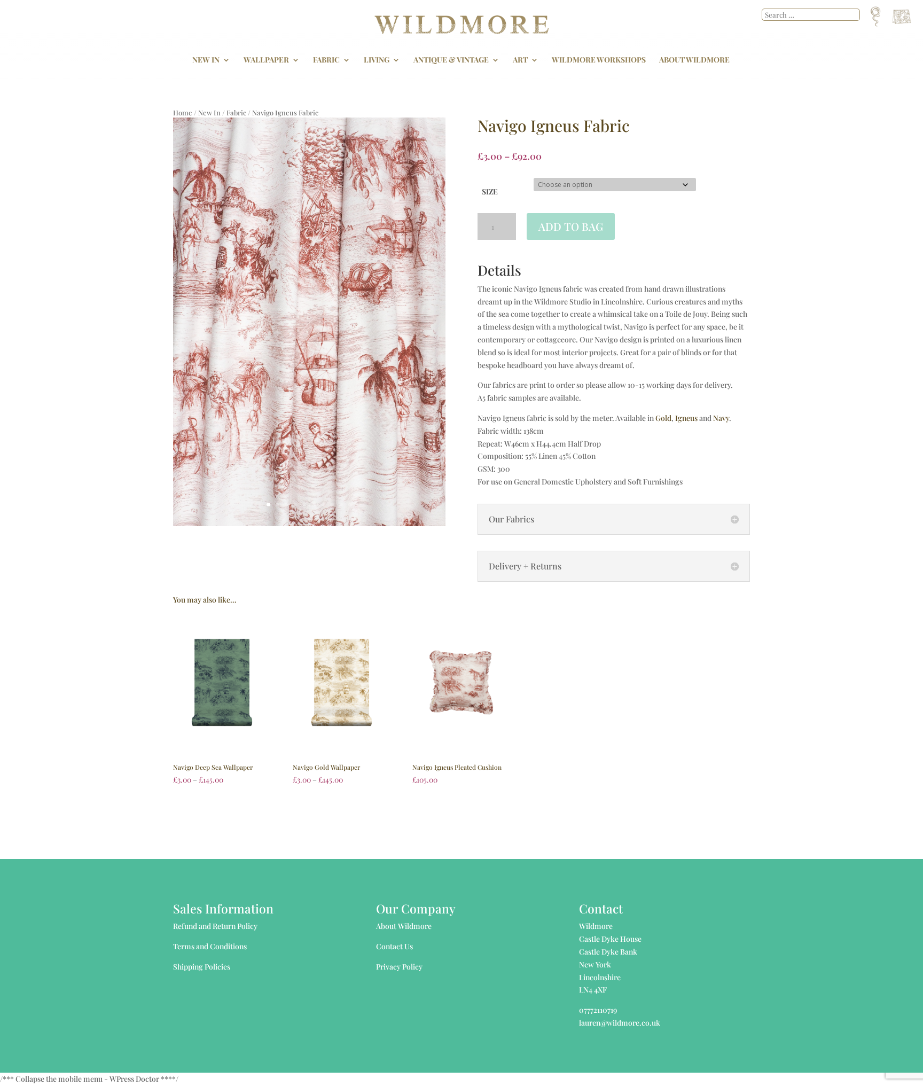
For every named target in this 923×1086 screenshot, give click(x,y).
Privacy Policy (399, 967)
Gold (663, 418)
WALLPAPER (266, 60)
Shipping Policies (201, 967)
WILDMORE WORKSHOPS (599, 60)
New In (209, 112)
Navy (721, 418)
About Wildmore (404, 926)
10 (350, 504)
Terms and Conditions (210, 946)
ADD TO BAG (570, 226)
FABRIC (326, 60)
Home (182, 112)
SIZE (490, 191)
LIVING (376, 60)
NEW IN (206, 60)
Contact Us (394, 946)
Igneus (686, 418)
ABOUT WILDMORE (694, 60)
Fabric (236, 112)
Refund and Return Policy (215, 926)
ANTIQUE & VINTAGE (451, 60)
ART (520, 60)
